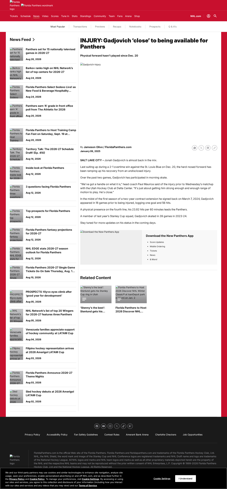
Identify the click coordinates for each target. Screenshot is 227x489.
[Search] (215, 16)
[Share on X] (201, 148)
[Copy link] (214, 148)
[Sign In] (209, 16)
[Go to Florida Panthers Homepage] (15, 5)
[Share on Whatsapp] (194, 148)
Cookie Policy (37, 479)
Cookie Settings (90, 479)
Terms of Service (88, 485)
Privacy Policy (17, 479)
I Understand (185, 478)
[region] (113, 478)
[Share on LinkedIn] (208, 148)
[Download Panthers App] (111, 247)
